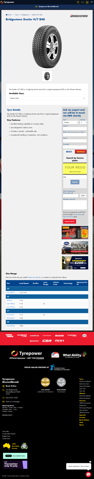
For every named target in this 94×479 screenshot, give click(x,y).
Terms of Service (68, 217)
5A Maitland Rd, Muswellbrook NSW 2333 (13, 392)
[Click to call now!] (78, 2)
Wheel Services (84, 413)
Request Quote (69, 221)
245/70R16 (11, 304)
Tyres (81, 379)
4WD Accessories (85, 403)
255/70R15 (11, 293)
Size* (65, 120)
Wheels (82, 393)
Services (82, 401)
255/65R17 (11, 318)
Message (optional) (69, 199)
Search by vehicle (34, 277)
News (81, 425)
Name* (65, 126)
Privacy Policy (77, 214)
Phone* (73, 132)
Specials (82, 415)
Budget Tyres (6, 436)
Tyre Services (83, 410)
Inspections (82, 405)
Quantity (82, 120)
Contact (82, 417)
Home (9, 15)
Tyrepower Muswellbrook (48, 6)
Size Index (5, 431)
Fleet (81, 422)
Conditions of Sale (24, 476)
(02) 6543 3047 (12, 398)
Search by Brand (84, 386)
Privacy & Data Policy (13, 476)
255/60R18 (11, 326)
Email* (65, 138)
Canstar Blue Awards (8, 434)
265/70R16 (11, 307)
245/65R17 (11, 315)
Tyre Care (82, 389)
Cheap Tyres (6, 438)
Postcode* (66, 144)
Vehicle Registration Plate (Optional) (69, 192)
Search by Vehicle (85, 381)
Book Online (84, 420)
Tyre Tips (82, 391)
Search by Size (84, 384)
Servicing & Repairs (85, 408)
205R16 (9, 300)
